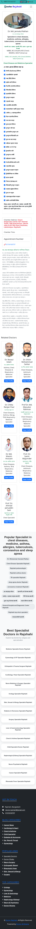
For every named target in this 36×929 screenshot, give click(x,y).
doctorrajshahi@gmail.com (15, 810)
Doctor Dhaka (9, 859)
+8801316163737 (9, 2)
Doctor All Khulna (22, 924)
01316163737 (10, 244)
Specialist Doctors (10, 856)
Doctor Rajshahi (11, 920)
